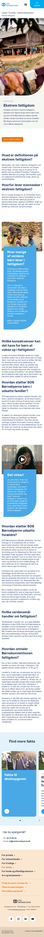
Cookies (27, 931)
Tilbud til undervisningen (12, 887)
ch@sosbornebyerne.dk (19, 841)
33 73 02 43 (11, 838)
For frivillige (8, 863)
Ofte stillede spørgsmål (12, 891)
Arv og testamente (11, 875)
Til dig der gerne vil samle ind (15, 883)
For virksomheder (11, 859)
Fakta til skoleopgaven (25, 13)
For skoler (12, 13)
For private (7, 855)
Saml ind (37, 5)
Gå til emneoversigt (12, 139)
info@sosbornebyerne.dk (18, 909)
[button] (39, 820)
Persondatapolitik (36, 931)
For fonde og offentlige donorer (18, 871)
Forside (4, 13)
